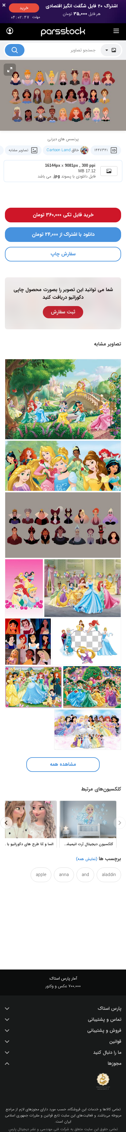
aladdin (109, 874)
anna (64, 874)
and (85, 874)
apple (41, 874)
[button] (63, 1008)
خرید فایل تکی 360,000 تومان (63, 215)
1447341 (101, 150)
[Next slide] (6, 823)
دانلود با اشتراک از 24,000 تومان (63, 234)
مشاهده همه (63, 764)
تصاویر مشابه (18, 150)
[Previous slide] (119, 823)
